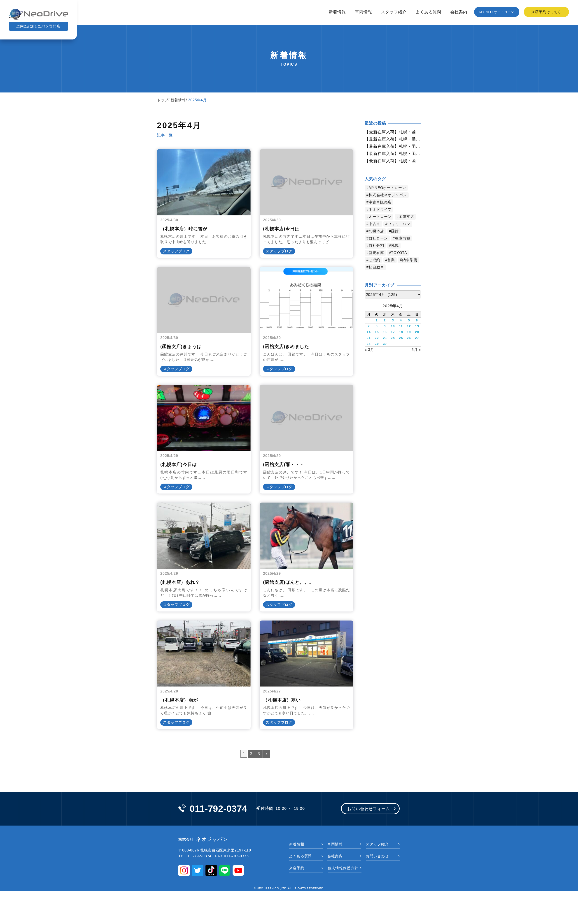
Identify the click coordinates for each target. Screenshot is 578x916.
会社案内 (458, 12)
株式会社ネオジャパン (388, 195)
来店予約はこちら (546, 12)
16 (385, 332)
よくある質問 (428, 12)
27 (417, 338)
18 (401, 332)
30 (385, 344)
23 (385, 338)
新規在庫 (376, 253)
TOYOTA (399, 253)
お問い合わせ (377, 856)
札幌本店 (376, 231)
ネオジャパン (203, 839)
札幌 (395, 245)
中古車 (374, 224)
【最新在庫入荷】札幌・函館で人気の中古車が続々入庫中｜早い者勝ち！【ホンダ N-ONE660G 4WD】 (393, 161)
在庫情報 (402, 238)
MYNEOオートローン (387, 188)
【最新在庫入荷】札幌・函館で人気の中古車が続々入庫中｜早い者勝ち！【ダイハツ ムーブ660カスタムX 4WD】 (393, 139)
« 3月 (369, 350)
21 (369, 338)
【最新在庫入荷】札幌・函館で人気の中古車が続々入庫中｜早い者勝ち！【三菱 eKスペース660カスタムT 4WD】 (393, 146)
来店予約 (296, 868)
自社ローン (378, 238)
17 (393, 332)
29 (377, 344)
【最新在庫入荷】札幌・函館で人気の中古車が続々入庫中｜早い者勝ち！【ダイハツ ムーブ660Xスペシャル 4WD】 (393, 132)
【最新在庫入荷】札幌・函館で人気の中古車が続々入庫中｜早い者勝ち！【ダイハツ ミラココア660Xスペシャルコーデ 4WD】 (393, 153)
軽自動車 (376, 267)
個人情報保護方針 (343, 868)
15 (377, 332)
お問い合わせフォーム (368, 809)
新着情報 (337, 12)
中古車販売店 (380, 202)
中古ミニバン (398, 224)
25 (401, 338)
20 (417, 332)
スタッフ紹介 (394, 12)
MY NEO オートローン (496, 12)
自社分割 (376, 245)
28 (369, 344)
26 (409, 338)
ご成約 (374, 260)
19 (409, 332)
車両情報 (363, 12)
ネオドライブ (380, 209)
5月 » (416, 350)
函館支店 (406, 217)
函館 (395, 231)
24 (393, 338)
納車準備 (409, 260)
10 (393, 326)
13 (417, 326)
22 (377, 338)
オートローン (380, 217)
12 (409, 326)
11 (401, 326)
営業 (391, 260)
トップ (162, 100)
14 (369, 332)
